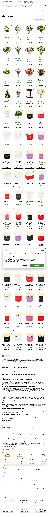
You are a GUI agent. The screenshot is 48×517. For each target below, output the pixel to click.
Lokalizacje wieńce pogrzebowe (38, 488)
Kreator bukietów (35, 10)
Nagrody (33, 483)
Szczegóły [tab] (24, 253)
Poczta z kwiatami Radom (7, 509)
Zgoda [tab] (10, 253)
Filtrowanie (42, 16)
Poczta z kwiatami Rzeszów (24, 504)
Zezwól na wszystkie (37, 265)
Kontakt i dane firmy (36, 480)
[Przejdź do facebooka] (3, 476)
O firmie (33, 484)
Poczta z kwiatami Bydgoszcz (8, 502)
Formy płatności (20, 480)
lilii (14, 400)
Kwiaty (8, 10)
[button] (45, 450)
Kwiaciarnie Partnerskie (36, 485)
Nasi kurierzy (34, 481)
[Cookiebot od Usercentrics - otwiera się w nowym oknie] (40, 250)
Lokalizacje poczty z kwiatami (37, 487)
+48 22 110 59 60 (4, 472)
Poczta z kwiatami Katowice (40, 504)
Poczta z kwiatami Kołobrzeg (40, 511)
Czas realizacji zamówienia (22, 483)
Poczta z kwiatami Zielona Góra (8, 513)
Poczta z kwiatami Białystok (8, 504)
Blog (3, 12)
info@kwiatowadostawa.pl (29, 2)
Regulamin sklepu (20, 469)
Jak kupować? (35, 470)
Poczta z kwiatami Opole (40, 513)
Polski (40, 1)
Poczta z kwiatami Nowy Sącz (8, 511)
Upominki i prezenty (26, 10)
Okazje (3, 10)
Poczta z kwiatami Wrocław (8, 500)
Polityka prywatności (21, 470)
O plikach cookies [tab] (38, 253)
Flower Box (19, 10)
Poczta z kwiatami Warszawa (24, 502)
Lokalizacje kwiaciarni (36, 489)
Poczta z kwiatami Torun (7, 507)
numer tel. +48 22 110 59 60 (29, 1)
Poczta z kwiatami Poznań (40, 500)
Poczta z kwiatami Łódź (24, 500)
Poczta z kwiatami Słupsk (24, 511)
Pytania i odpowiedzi (36, 469)
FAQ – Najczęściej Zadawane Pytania (8, 446)
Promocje (41, 10)
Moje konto (4, 480)
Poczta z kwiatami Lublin (22, 507)
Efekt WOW (14, 10)
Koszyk (3, 481)
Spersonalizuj (23, 265)
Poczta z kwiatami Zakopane (40, 509)
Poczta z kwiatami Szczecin (40, 502)
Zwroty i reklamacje (20, 472)
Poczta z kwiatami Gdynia (23, 509)
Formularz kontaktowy (36, 472)
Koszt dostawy (20, 481)
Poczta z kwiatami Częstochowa (39, 507)
